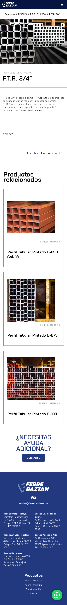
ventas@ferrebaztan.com (33, 503)
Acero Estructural (33, 585)
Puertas (33, 593)
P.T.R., (19, 72)
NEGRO (42, 14)
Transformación (33, 589)
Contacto (33, 457)
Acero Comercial (33, 580)
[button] (62, 4)
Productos (10, 14)
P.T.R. (33, 14)
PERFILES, (9, 72)
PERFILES (22, 14)
